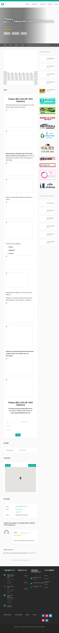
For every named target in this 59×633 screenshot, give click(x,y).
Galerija (5, 45)
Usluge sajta (43, 4)
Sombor (49, 227)
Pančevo (49, 91)
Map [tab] (8, 465)
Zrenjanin (49, 243)
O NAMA (56, 4)
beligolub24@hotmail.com (21, 506)
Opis (11, 45)
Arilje (49, 75)
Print (24, 33)
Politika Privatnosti (7, 614)
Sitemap (34, 614)
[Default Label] (50, 615)
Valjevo (49, 67)
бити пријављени (31, 553)
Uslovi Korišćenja (18, 614)
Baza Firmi (34, 4)
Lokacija (16, 45)
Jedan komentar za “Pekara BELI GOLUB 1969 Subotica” (38, 45)
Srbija (6, 27)
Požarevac (27, 583)
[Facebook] (43, 615)
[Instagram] (46, 615)
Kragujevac (50, 235)
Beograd (49, 83)
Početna (27, 4)
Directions (33, 465)
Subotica (10, 27)
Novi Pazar (50, 59)
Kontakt (50, 4)
